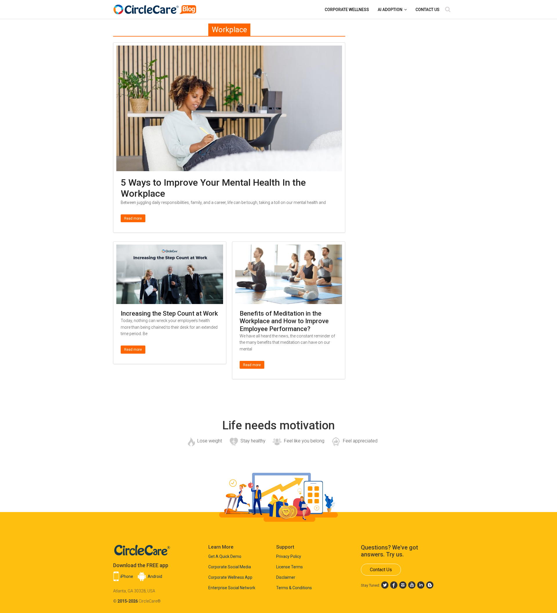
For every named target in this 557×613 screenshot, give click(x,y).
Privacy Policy (288, 556)
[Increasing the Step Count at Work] (169, 248)
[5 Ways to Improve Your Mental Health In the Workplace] (229, 49)
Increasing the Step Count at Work (169, 313)
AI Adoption (390, 9)
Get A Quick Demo (224, 556)
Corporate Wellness (347, 9)
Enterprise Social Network (231, 587)
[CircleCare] (155, 6)
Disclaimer (285, 577)
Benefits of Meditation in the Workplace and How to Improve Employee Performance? (284, 321)
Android (155, 576)
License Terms (289, 567)
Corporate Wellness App (230, 577)
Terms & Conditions (294, 587)
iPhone (126, 576)
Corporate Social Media (229, 567)
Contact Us (427, 9)
